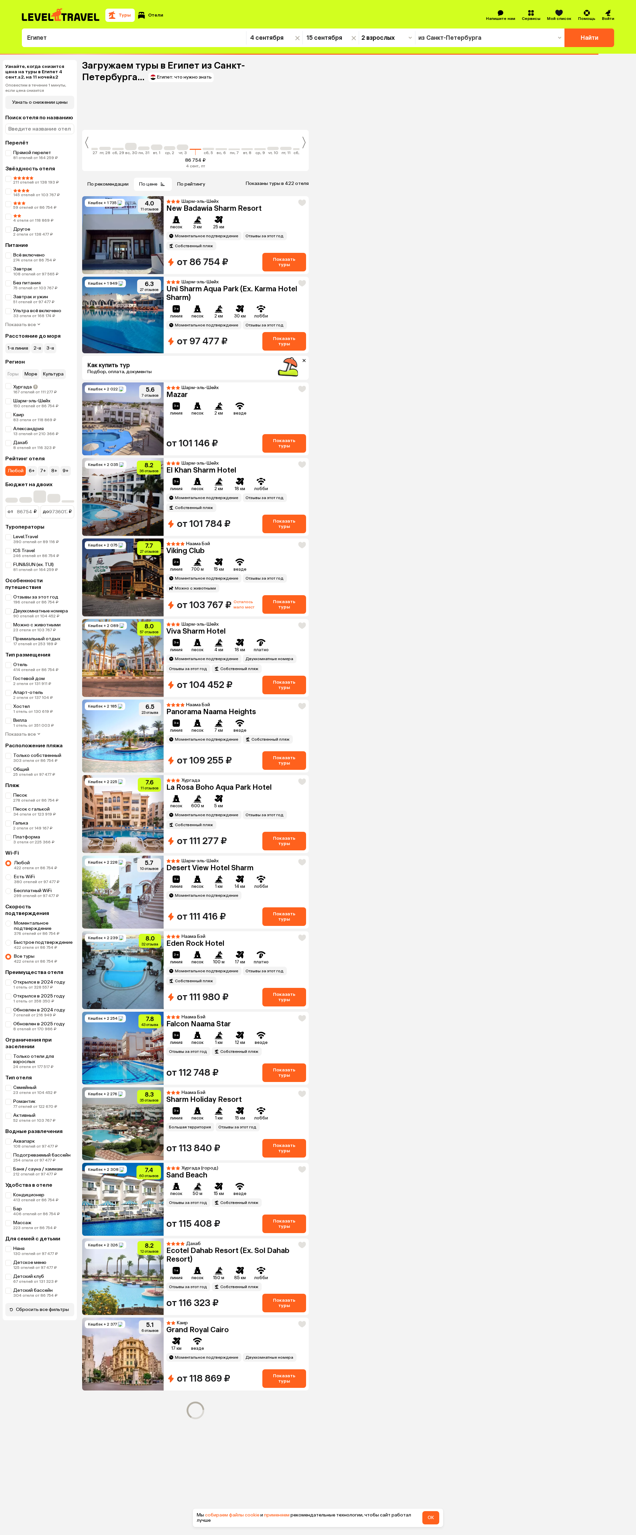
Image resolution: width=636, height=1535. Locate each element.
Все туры (24, 956)
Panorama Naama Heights (211, 862)
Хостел (21, 678)
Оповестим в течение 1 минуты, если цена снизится (35, 88)
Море (31, 374)
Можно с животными (37, 625)
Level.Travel (25, 537)
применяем (277, 1515)
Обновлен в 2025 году (39, 1024)
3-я (50, 348)
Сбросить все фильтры (42, 1309)
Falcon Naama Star (198, 1194)
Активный (24, 1115)
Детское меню (29, 1262)
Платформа (26, 837)
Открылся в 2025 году (39, 996)
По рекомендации (108, 184)
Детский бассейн (33, 1290)
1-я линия (18, 348)
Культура (53, 374)
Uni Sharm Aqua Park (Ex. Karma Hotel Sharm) (231, 293)
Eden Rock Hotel (195, 1113)
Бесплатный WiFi (33, 890)
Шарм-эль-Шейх (31, 401)
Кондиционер (28, 1195)
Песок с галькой (31, 809)
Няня (19, 1248)
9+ (66, 471)
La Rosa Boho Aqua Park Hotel (219, 1033)
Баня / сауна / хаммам (38, 1169)
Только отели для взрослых (33, 1058)
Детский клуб (28, 1276)
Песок (20, 795)
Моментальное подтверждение (32, 925)
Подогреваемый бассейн (42, 1155)
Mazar (177, 394)
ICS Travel (24, 550)
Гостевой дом (29, 692)
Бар (17, 1209)
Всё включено (29, 255)
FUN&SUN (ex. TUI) (33, 564)
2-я (37, 348)
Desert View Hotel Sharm (209, 787)
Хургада (22, 387)
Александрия (28, 428)
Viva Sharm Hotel (196, 631)
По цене (148, 184)
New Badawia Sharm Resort (214, 208)
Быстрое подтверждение (43, 942)
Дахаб (20, 442)
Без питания (27, 283)
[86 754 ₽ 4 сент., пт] (195, 145)
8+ (54, 471)
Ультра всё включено (37, 310)
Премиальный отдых (36, 639)
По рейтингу (191, 184)
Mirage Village (190, 711)
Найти (589, 37)
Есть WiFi (24, 877)
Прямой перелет (32, 152)
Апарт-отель (28, 706)
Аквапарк (24, 1141)
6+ (32, 471)
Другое (21, 229)
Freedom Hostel (194, 1420)
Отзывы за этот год (35, 597)
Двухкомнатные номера (40, 611)
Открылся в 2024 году (39, 982)
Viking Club (185, 550)
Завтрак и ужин (30, 297)
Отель (20, 664)
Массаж (22, 1222)
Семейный (24, 1087)
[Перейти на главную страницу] (61, 15)
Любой (16, 471)
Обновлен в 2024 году (39, 1010)
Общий (21, 769)
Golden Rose (188, 1269)
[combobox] (134, 37)
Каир (18, 415)
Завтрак (22, 269)
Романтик (24, 1101)
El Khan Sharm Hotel (201, 470)
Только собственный (37, 755)
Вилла (20, 720)
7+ (43, 471)
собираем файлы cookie (232, 1515)
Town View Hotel (195, 1345)
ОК (431, 1517)
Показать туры (284, 261)
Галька (20, 823)
